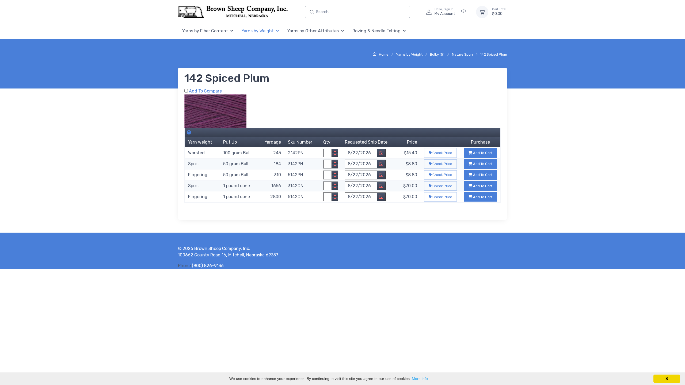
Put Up (230, 142)
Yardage (273, 142)
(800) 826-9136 (208, 265)
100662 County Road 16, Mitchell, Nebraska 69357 (228, 254)
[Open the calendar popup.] (381, 153)
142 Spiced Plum (493, 54)
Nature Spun (462, 54)
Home (383, 54)
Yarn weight (200, 142)
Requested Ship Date (366, 142)
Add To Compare (205, 91)
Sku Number (300, 142)
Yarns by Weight (409, 54)
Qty (326, 142)
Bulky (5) (437, 54)
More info (420, 378)
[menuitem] (208, 31)
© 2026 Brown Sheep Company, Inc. (214, 248)
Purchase (480, 142)
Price (412, 142)
